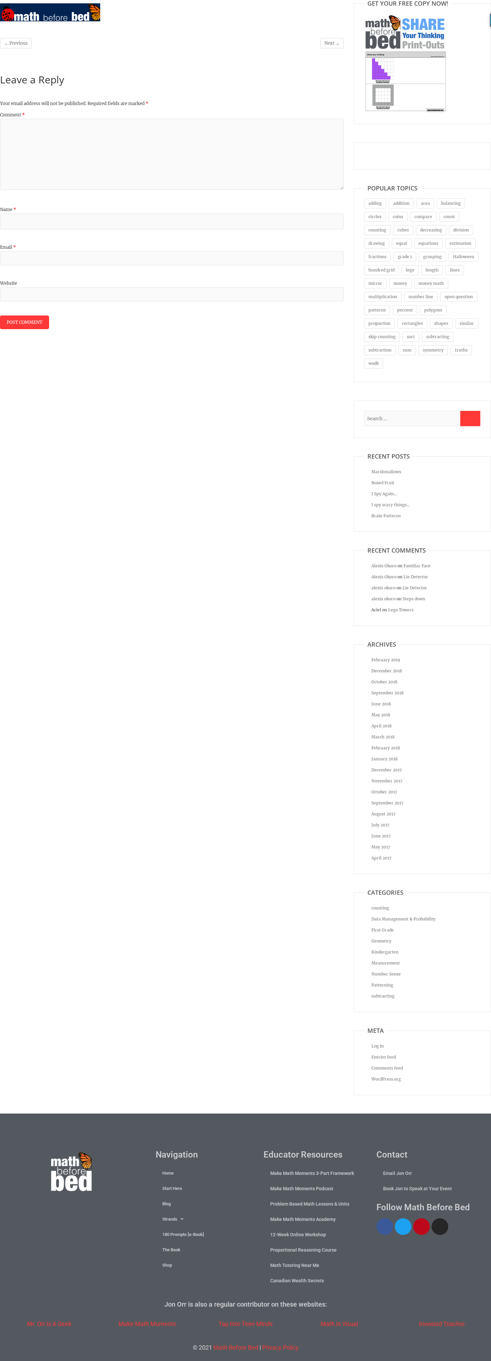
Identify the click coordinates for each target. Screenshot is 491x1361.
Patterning (382, 984)
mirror (375, 283)
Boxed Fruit (382, 482)
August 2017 (383, 813)
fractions (377, 256)
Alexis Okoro (383, 565)
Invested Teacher (442, 1323)
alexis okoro (383, 587)
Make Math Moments (147, 1323)
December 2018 (386, 670)
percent (405, 309)
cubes (403, 229)
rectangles (412, 323)
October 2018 (384, 681)
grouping (432, 256)
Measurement (385, 962)
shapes (441, 323)
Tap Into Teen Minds (245, 1323)
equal (401, 243)
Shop (167, 1265)
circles (374, 216)
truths (461, 350)
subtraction (379, 350)
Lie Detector (415, 576)
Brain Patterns (386, 515)
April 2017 (381, 857)
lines (455, 269)
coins (398, 216)
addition (401, 203)
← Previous (16, 43)
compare (423, 216)
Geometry (381, 940)
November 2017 (386, 780)
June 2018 (381, 703)
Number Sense (386, 973)
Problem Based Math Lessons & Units (309, 1204)
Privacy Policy (280, 1347)
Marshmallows (386, 471)
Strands (169, 1219)
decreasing (431, 229)
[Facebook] (384, 1226)
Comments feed (387, 1068)
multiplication (382, 296)
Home (168, 1173)
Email (8, 247)
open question (459, 296)
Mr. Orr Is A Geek (49, 1323)
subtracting (437, 336)
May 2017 (380, 846)
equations (428, 243)
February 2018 (385, 747)
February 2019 (385, 659)
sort (411, 336)
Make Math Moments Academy (303, 1219)
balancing (451, 203)
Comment (12, 115)
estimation (460, 243)
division (461, 229)
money (400, 283)
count (449, 216)
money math (431, 283)
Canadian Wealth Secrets (297, 1280)
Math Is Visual (339, 1323)
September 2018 (387, 692)
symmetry (433, 350)
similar (467, 323)
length (432, 269)
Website (8, 283)
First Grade (382, 929)
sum (407, 350)
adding (375, 203)
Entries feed (383, 1057)
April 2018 (381, 725)
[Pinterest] (421, 1226)
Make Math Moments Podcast (301, 1188)
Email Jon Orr (397, 1173)
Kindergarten (384, 951)
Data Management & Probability (403, 918)
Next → (332, 43)
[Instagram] (440, 1226)
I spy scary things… (390, 504)
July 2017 (380, 824)
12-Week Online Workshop (298, 1234)
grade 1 (405, 256)
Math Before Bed (235, 1347)
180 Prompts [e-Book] (183, 1234)
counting (377, 229)
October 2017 (384, 791)
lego (410, 269)
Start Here (172, 1188)
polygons (433, 309)
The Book (171, 1249)
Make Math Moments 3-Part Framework (312, 1173)
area (425, 203)
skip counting (381, 336)
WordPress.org (386, 1079)
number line (420, 296)
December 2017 (386, 769)
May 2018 (380, 714)
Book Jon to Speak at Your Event (417, 1188)
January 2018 (384, 758)
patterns (377, 309)
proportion (379, 323)
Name (8, 209)
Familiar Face (417, 565)
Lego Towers (401, 609)
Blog (166, 1203)
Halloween (463, 256)
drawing (376, 243)
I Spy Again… (384, 493)
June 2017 (381, 835)
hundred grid (381, 269)
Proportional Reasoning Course (303, 1250)
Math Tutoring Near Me (294, 1265)
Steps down (413, 598)
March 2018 (383, 736)
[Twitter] (403, 1226)
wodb (373, 363)
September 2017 (387, 802)
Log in (377, 1046)
